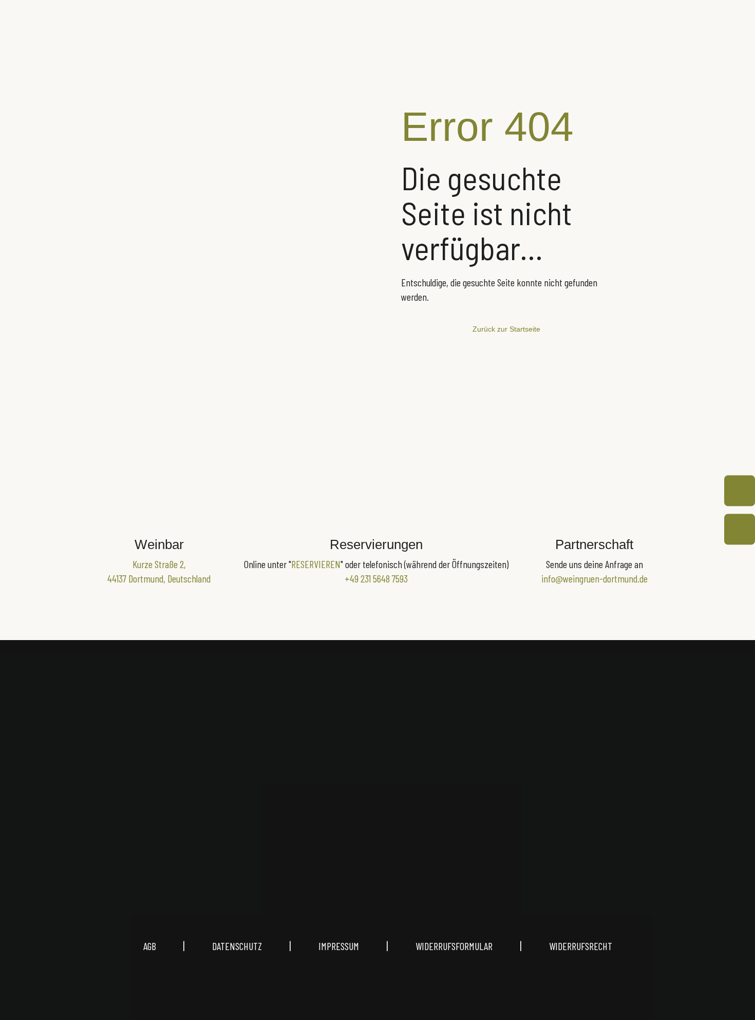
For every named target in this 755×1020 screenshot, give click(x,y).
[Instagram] (328, 829)
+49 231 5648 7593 (376, 578)
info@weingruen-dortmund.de (594, 578)
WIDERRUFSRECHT (580, 946)
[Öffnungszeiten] (739, 491)
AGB (163, 946)
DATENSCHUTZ (237, 946)
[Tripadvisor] (427, 829)
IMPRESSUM (338, 946)
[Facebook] (377, 829)
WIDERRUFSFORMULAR (454, 946)
